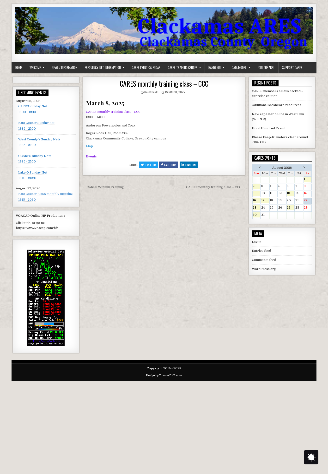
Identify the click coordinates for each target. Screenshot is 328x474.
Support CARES (292, 67)
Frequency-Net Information (103, 67)
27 (290, 208)
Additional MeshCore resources (276, 105)
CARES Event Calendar (146, 67)
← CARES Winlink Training (103, 187)
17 (265, 200)
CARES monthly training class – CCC (164, 84)
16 (256, 200)
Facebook (170, 165)
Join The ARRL (266, 67)
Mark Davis (151, 92)
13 (290, 193)
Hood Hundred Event (268, 128)
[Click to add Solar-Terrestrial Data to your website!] (46, 345)
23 (256, 208)
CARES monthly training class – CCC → (215, 187)
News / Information (64, 67)
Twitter (150, 165)
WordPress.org (264, 269)
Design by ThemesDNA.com (164, 375)
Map (89, 146)
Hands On (214, 67)
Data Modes (239, 67)
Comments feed (264, 260)
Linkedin (190, 165)
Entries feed (261, 250)
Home (18, 67)
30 (256, 215)
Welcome (35, 67)
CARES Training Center (182, 67)
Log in (256, 242)
